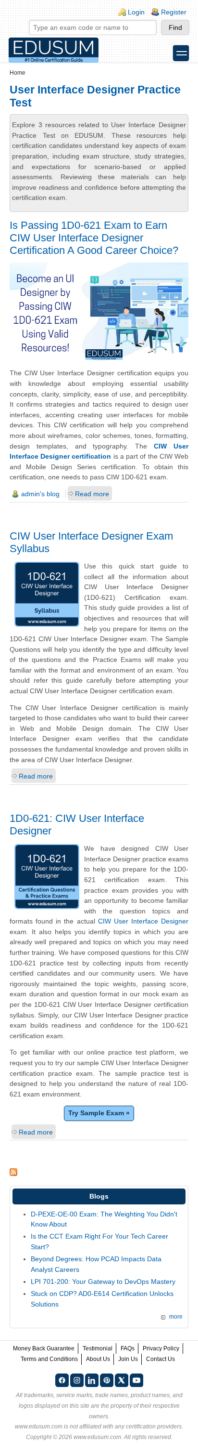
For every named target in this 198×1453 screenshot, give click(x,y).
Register (173, 12)
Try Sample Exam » (99, 1113)
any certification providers (148, 1426)
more (176, 1317)
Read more (92, 494)
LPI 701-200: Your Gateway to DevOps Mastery (103, 1281)
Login (136, 12)
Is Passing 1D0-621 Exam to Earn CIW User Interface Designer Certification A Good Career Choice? (94, 237)
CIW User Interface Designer (143, 921)
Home (17, 72)
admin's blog (40, 494)
